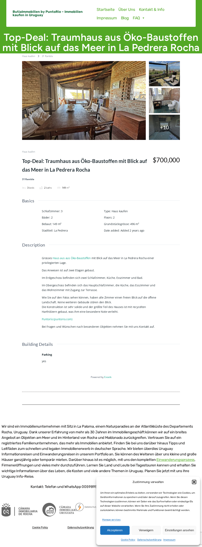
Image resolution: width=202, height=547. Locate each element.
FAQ (136, 18)
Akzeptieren (115, 530)
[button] (194, 482)
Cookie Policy (128, 539)
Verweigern (146, 530)
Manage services (111, 519)
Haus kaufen (28, 56)
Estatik (107, 377)
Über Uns (126, 9)
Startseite (105, 9)
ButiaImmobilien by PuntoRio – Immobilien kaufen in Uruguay (48, 13)
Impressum (169, 539)
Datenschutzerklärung (149, 539)
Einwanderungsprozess (175, 460)
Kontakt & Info (151, 9)
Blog (125, 18)
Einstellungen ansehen (179, 530)
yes (44, 361)
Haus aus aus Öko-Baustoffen (72, 258)
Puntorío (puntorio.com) (57, 319)
